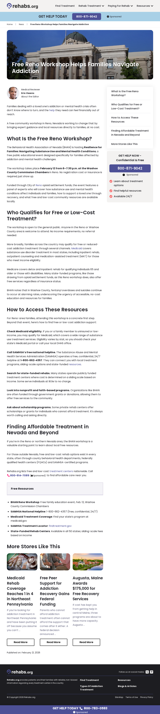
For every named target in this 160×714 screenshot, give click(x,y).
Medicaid (76, 248)
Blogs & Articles (127, 686)
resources (75, 364)
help (52, 110)
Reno (39, 185)
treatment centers (61, 471)
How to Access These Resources (124, 119)
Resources (143, 6)
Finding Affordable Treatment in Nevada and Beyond (130, 133)
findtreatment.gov (60, 526)
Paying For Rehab (119, 6)
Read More (21, 642)
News (21, 24)
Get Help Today (80, 708)
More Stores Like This (124, 144)
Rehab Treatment (90, 6)
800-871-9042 (86, 16)
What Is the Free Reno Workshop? (125, 93)
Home (9, 24)
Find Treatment (65, 6)
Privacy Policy (146, 697)
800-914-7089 (19, 475)
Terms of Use (132, 697)
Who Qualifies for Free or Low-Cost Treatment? (126, 106)
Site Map (119, 697)
